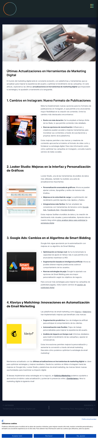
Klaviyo (78, 312)
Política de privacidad (89, 419)
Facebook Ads (53, 210)
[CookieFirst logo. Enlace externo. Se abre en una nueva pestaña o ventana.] (3, 421)
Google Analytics (68, 210)
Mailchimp (87, 312)
